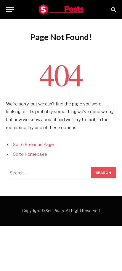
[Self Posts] (61, 9)
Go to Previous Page (33, 144)
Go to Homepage (30, 154)
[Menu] (10, 9)
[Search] (113, 9)
